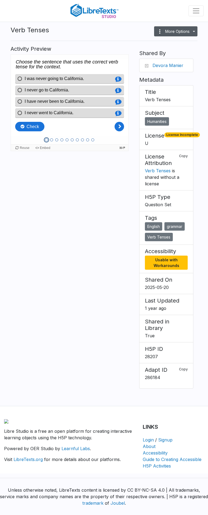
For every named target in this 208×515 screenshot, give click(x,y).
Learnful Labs (75, 448)
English (153, 226)
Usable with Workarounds (166, 263)
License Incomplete (182, 135)
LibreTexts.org (28, 459)
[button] (175, 31)
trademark (92, 503)
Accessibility (155, 453)
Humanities (157, 121)
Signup (165, 440)
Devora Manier (167, 65)
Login (148, 440)
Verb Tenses (158, 170)
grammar (174, 226)
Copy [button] (183, 156)
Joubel (117, 503)
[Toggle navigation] (196, 10)
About (149, 446)
